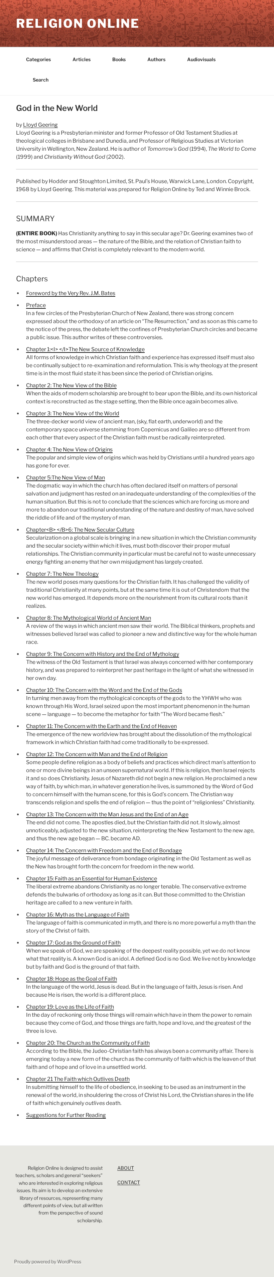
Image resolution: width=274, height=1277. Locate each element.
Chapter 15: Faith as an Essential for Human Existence (91, 878)
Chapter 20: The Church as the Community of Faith (88, 1043)
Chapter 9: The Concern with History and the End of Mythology (102, 654)
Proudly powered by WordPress (47, 1261)
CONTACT (128, 1182)
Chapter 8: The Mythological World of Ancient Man (88, 618)
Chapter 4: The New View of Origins (69, 449)
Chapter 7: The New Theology (62, 574)
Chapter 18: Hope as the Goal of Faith (71, 979)
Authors (156, 59)
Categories (38, 59)
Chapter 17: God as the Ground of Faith (73, 943)
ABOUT (125, 1168)
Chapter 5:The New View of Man (65, 477)
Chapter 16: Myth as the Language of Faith (77, 914)
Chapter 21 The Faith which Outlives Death (78, 1079)
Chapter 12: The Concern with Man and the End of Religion (96, 754)
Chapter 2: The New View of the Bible (71, 385)
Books (119, 59)
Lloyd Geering (40, 125)
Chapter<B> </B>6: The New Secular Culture (80, 530)
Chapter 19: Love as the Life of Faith (70, 1007)
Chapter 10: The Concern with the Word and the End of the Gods (104, 690)
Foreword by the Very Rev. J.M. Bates (70, 293)
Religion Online (78, 23)
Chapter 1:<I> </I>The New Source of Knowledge (85, 349)
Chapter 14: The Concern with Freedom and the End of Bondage (104, 850)
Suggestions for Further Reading (66, 1115)
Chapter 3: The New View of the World (72, 413)
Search (40, 80)
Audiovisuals (201, 59)
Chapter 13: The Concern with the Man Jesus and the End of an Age (107, 814)
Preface (36, 305)
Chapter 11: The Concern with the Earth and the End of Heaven (101, 726)
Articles (82, 59)
